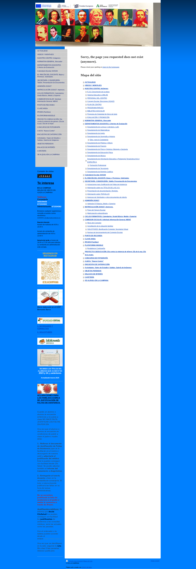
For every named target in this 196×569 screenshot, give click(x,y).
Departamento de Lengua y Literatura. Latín (103, 127)
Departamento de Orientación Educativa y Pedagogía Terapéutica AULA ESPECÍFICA (113, 160)
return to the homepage (110, 67)
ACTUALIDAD (90, 82)
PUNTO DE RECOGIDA (93, 236)
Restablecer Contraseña (96, 248)
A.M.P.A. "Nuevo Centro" (94, 261)
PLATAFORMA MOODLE (94, 245)
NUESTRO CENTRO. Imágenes (96, 89)
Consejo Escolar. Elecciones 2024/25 (100, 101)
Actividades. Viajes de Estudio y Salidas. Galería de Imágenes (108, 268)
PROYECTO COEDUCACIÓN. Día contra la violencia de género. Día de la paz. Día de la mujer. (115, 253)
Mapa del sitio (88, 561)
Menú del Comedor (94, 223)
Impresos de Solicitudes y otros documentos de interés (107, 197)
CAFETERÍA (89, 277)
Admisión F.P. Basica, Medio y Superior (101, 204)
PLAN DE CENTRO (94, 105)
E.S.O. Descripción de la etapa (98, 92)
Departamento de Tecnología (97, 168)
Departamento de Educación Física (100, 152)
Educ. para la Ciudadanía (99, 140)
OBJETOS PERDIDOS (93, 271)
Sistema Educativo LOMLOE (97, 95)
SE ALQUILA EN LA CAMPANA (96, 280)
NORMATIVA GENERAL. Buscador (98, 121)
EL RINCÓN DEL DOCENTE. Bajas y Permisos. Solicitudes (107, 178)
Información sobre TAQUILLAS (98, 194)
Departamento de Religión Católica (100, 172)
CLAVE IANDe (90, 239)
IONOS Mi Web (87, 567)
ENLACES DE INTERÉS (94, 274)
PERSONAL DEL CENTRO (97, 98)
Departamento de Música (96, 156)
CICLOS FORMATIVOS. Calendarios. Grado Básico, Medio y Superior (111, 216)
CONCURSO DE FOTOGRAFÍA (96, 258)
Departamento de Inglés (96, 133)
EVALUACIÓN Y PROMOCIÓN (98, 117)
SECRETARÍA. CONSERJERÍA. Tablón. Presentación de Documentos (111, 181)
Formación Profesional (98, 165)
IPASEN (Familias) (92, 242)
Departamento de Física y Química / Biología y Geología (107, 149)
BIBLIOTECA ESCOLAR (96, 111)
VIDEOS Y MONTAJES (93, 85)
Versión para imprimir (75, 561)
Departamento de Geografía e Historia (101, 136)
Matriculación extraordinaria (97, 213)
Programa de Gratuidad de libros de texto (102, 114)
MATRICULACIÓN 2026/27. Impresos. (99, 207)
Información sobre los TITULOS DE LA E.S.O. (103, 188)
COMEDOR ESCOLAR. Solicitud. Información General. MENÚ (108, 220)
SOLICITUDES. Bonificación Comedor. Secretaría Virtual (107, 229)
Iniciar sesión (155, 561)
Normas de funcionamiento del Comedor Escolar (105, 232)
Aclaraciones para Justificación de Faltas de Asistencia (107, 184)
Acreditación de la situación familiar (100, 226)
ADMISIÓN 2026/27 (92, 200)
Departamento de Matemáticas (98, 130)
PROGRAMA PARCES (95, 108)
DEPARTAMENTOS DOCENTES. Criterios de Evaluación (106, 124)
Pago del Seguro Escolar (96, 210)
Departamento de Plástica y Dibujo (100, 143)
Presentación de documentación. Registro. (102, 191)
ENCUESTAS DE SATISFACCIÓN (97, 264)
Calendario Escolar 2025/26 (95, 175)
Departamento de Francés (96, 146)
